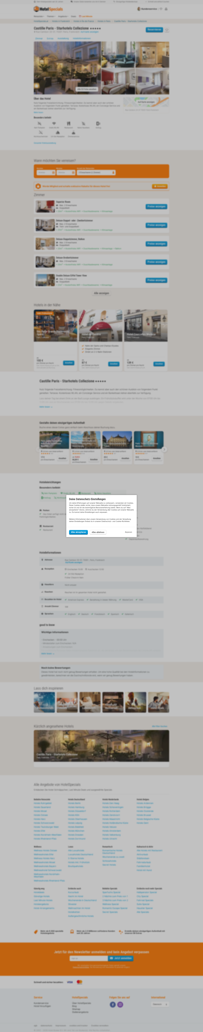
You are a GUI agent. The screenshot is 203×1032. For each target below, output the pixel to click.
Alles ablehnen (98, 532)
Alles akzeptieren (78, 532)
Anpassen (128, 532)
